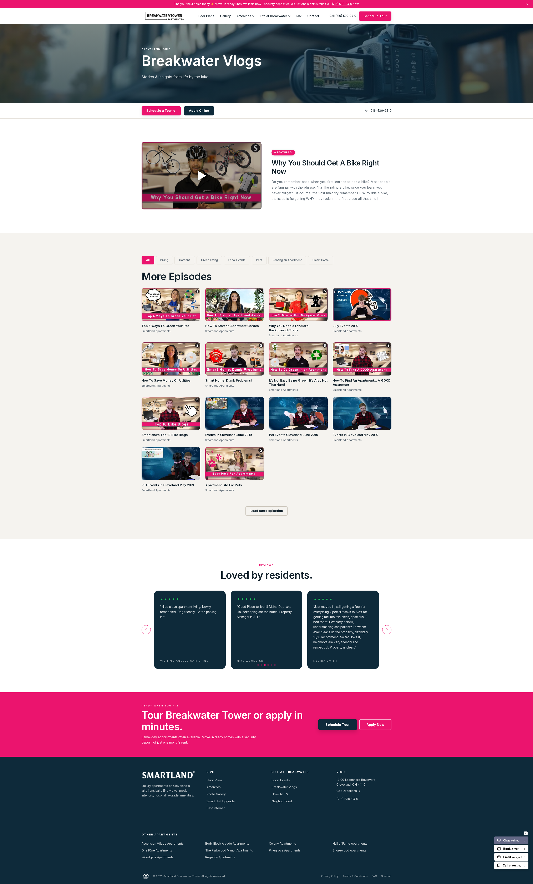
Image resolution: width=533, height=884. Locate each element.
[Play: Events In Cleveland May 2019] (362, 413)
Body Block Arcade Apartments (227, 843)
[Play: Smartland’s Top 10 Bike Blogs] (171, 413)
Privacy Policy (330, 876)
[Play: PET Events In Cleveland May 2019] (171, 463)
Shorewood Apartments (349, 850)
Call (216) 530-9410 (343, 16)
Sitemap (386, 876)
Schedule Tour (375, 16)
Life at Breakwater (273, 16)
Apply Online (199, 111)
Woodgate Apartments (158, 857)
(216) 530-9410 (342, 4)
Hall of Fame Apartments (350, 843)
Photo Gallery (216, 794)
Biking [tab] (164, 260)
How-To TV (279, 794)
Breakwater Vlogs (284, 787)
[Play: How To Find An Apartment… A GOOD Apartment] (362, 359)
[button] (258, 665)
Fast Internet (216, 808)
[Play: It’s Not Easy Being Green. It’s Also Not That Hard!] (298, 359)
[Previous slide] (146, 629)
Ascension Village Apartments (163, 843)
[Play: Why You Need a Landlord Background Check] (298, 304)
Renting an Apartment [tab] (287, 260)
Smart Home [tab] (321, 260)
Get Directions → (348, 791)
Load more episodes (266, 511)
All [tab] (148, 260)
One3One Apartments (157, 850)
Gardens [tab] (184, 260)
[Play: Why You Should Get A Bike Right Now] (202, 175)
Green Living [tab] (209, 260)
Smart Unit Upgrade (221, 801)
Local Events (280, 780)
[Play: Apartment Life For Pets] (234, 463)
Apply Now (375, 724)
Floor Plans (206, 16)
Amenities (244, 16)
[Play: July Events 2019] (362, 304)
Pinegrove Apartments (285, 850)
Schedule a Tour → (161, 111)
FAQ (298, 16)
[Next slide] (386, 629)
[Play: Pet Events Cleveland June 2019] (298, 413)
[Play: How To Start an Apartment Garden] (234, 304)
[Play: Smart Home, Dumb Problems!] (234, 359)
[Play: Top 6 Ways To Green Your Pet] (171, 304)
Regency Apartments (220, 857)
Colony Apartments (282, 843)
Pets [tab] (259, 260)
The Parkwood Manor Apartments (229, 850)
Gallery (225, 16)
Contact (313, 16)
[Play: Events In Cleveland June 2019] (234, 413)
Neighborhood (281, 801)
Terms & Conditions (355, 876)
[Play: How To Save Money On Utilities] (171, 359)
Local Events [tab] (236, 260)
